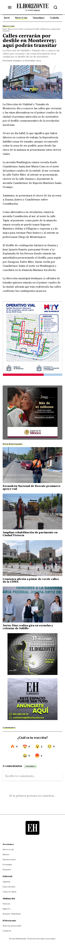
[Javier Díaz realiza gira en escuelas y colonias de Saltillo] (32, 604)
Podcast (6, 904)
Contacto (7, 931)
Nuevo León (8, 849)
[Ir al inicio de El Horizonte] (32, 7)
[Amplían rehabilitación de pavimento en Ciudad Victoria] (32, 511)
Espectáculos (9, 887)
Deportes (7, 869)
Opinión (6, 882)
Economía (7, 864)
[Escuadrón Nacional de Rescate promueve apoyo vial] (32, 465)
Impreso (6, 909)
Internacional (9, 859)
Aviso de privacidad (12, 926)
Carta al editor (9, 892)
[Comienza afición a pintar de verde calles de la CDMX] (32, 558)
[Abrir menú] (9, 7)
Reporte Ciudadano (12, 914)
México (6, 854)
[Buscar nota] (55, 7)
